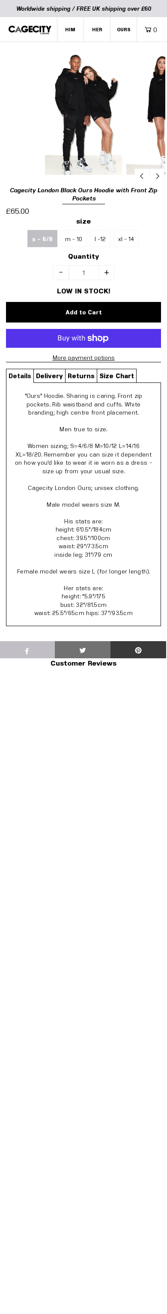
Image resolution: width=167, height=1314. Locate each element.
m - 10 (73, 238)
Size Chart (116, 375)
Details (20, 375)
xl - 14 (126, 238)
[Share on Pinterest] (138, 649)
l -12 (100, 238)
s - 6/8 (42, 239)
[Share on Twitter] (82, 649)
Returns (81, 375)
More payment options (84, 357)
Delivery (49, 375)
